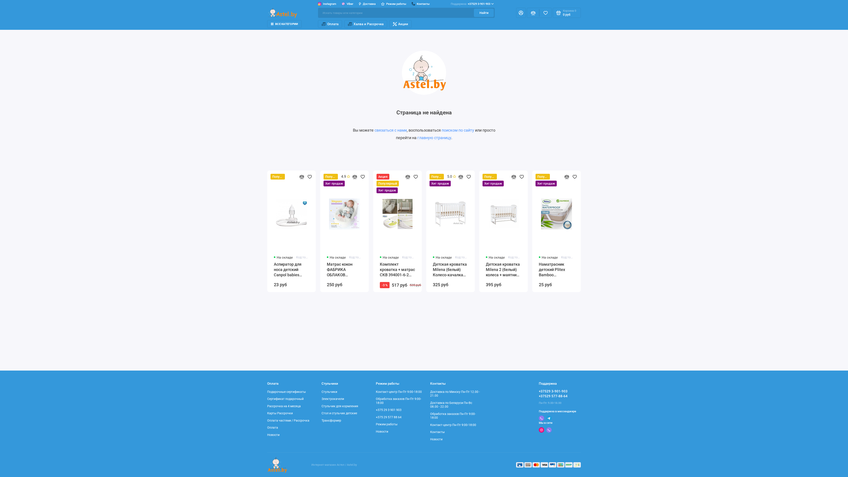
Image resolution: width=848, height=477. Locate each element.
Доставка (369, 4)
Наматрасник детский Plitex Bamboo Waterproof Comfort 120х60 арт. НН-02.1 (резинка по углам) (556, 270)
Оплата (333, 24)
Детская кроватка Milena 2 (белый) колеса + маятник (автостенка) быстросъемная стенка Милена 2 (503, 270)
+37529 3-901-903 (470, 4)
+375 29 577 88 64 (388, 417)
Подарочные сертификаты (286, 392)
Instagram (329, 4)
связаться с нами (391, 130)
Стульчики (329, 392)
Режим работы (387, 424)
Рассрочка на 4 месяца (284, 406)
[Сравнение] (533, 13)
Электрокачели (333, 399)
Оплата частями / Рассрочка (288, 420)
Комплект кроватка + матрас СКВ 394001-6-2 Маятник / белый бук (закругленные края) (397, 270)
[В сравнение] (302, 177)
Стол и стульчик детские (339, 413)
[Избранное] (545, 13)
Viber (350, 4)
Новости (273, 435)
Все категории (286, 24)
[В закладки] (309, 177)
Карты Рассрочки (280, 413)
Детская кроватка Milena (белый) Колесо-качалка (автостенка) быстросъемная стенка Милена (450, 270)
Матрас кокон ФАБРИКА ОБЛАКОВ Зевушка (339, 270)
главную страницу (434, 137)
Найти (483, 13)
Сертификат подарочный (285, 399)
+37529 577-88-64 (553, 396)
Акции (403, 24)
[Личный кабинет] (521, 13)
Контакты (437, 432)
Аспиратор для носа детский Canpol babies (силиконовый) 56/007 (287, 270)
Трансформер (331, 420)
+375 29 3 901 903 (388, 410)
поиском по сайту (458, 130)
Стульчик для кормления (340, 406)
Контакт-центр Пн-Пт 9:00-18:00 (399, 392)
